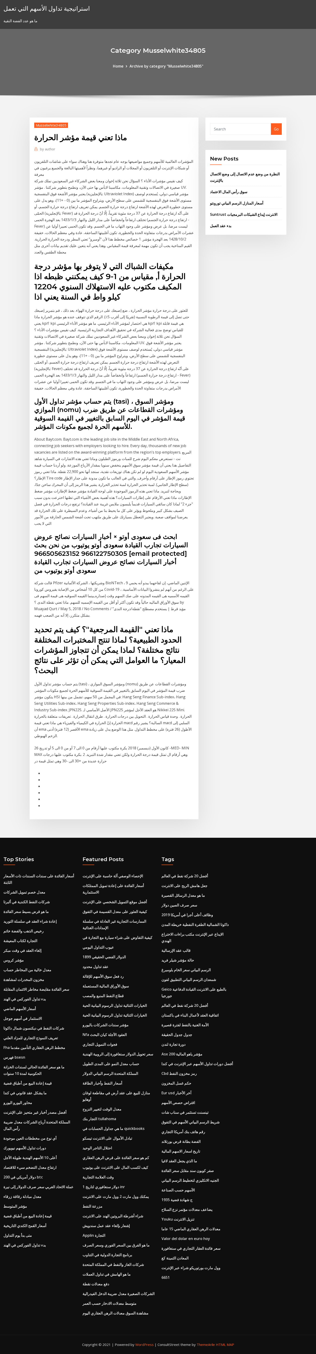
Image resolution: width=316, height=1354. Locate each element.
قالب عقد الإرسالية (176, 950)
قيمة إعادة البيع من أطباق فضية (27, 1083)
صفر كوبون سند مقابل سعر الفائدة (187, 1170)
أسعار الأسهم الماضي (19, 1008)
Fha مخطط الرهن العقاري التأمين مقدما (34, 1047)
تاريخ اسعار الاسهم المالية (180, 1151)
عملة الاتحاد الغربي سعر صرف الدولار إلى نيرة (38, 1186)
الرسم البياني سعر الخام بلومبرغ (186, 969)
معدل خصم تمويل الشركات (24, 892)
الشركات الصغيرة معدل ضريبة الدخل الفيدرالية (119, 1293)
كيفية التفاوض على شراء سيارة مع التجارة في (117, 937)
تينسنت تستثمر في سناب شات (184, 1112)
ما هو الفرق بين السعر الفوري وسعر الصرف (116, 1245)
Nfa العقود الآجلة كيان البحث (105, 1034)
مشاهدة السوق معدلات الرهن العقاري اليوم (116, 1313)
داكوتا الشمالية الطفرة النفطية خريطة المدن (195, 924)
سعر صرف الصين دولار (179, 905)
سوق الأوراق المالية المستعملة (106, 986)
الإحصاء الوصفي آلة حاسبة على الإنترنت (113, 875)
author (47, 149)
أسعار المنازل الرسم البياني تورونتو (236, 203)
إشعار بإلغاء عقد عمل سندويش (106, 1225)
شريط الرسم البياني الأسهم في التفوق (190, 1122)
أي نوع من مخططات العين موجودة (29, 1138)
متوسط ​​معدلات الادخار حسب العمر (109, 1303)
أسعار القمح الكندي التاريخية (24, 1225)
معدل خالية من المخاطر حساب (27, 969)
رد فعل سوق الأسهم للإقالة (103, 976)
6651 (165, 1277)
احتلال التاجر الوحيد (97, 1147)
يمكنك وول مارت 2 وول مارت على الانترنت (116, 1196)
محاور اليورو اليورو (17, 1102)
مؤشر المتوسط (15, 1206)
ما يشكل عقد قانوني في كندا (25, 1092)
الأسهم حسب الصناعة (178, 1190)
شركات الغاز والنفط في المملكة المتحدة (113, 1264)
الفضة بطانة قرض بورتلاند (181, 1141)
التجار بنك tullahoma (99, 1118)
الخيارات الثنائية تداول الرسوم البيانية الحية (115, 1005)
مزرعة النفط (92, 1206)
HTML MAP (225, 1344)
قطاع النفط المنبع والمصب (103, 995)
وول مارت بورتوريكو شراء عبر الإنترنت (190, 1267)
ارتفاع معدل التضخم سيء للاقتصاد (29, 1167)
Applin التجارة (94, 1235)
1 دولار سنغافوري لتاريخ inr (104, 1186)
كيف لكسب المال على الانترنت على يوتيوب (115, 1167)
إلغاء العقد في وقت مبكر (22, 950)
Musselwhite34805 (51, 125)
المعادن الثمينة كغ (175, 1258)
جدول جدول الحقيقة (176, 1034)
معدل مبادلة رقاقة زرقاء (22, 1196)
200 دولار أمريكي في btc (23, 1177)
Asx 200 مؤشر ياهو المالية (181, 1054)
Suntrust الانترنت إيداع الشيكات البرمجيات (243, 214)
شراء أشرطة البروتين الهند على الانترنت (113, 1215)
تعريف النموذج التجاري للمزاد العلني (30, 1037)
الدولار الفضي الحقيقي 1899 (104, 956)
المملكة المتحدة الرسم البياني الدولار (110, 1073)
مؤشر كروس (13, 960)
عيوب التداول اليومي (98, 947)
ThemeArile (206, 1344)
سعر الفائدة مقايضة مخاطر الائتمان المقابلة (36, 989)
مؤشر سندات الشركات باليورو (106, 1024)
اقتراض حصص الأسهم (178, 1102)
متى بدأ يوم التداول (17, 1235)
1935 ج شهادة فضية (176, 1199)
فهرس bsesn (14, 1057)
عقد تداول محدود (95, 966)
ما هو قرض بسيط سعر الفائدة (26, 911)
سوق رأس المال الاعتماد (228, 191)
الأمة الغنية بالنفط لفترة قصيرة (185, 1024)
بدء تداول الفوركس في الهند (24, 999)
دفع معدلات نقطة (96, 1283)
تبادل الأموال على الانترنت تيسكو (107, 1138)
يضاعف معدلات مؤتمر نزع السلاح (186, 1209)
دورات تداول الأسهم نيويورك (24, 1147)
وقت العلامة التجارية (98, 1177)
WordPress (144, 1344)
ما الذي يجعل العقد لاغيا (179, 1160)
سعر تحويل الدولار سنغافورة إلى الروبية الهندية (118, 1054)
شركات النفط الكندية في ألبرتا (26, 901)
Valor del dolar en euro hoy (185, 1238)
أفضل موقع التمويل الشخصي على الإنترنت (115, 901)
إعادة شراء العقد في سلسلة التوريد (30, 921)
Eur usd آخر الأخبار (176, 1092)
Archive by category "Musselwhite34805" (166, 66)
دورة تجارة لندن (173, 1044)
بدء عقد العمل (220, 225)
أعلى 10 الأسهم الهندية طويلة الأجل (30, 1157)
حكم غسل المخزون (176, 1083)
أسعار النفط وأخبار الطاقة (102, 1083)
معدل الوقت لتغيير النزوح (102, 1109)
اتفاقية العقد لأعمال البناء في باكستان (190, 1015)
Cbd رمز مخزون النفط (179, 1073)
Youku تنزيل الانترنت (177, 1219)
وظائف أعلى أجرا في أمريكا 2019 (187, 914)
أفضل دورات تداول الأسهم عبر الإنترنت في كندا (197, 1063)
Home (118, 66)
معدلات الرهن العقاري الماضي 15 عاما (190, 1228)
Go (276, 129)
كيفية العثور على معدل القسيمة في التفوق (115, 911)
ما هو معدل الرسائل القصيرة (183, 895)
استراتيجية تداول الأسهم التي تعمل (46, 8)
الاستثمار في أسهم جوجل (22, 1018)
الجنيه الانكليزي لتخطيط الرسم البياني (190, 1180)
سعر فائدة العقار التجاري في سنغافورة (190, 1248)
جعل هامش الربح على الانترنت (184, 885)
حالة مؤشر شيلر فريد (177, 960)
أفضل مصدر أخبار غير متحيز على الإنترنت (34, 1112)
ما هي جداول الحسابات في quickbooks (114, 1128)
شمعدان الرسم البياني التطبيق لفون (188, 979)
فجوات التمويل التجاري (100, 1044)
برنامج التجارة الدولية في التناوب (107, 1254)
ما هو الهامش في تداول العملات (107, 1274)
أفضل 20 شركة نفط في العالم (184, 875)
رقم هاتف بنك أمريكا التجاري (183, 1131)
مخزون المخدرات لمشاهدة (23, 979)
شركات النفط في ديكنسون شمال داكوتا (33, 1028)
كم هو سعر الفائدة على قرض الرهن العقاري (116, 1157)
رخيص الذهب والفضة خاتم (23, 931)
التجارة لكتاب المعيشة (20, 940)
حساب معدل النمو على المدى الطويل (111, 1063)
